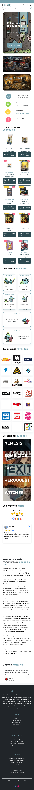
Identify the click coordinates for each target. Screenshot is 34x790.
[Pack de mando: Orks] (24, 192)
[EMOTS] (9, 245)
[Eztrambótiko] (24, 165)
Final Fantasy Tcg (9, 147)
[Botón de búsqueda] (30, 9)
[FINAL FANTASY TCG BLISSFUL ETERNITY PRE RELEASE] (24, 139)
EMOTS (9, 254)
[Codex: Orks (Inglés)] (9, 218)
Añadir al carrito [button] (13, 154)
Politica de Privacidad (17, 741)
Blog (17, 729)
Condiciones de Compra (17, 744)
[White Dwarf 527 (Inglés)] (24, 245)
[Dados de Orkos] (9, 192)
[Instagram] (18, 786)
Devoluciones (17, 748)
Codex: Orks (25, 228)
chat (23, 113)
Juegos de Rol (17, 725)
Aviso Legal (17, 739)
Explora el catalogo (14, 45)
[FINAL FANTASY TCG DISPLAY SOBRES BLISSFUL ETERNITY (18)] (9, 165)
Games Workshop (24, 173)
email (27, 113)
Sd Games (9, 252)
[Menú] (2, 5)
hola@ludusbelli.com (17, 770)
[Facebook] (15, 786)
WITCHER (14, 492)
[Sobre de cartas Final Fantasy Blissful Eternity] (9, 139)
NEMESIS (13, 443)
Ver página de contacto (17, 772)
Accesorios (17, 727)
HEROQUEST (17, 480)
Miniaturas (17, 718)
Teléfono (18, 113)
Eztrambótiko (24, 175)
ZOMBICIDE (15, 455)
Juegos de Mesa (17, 720)
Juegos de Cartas (17, 723)
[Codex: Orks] (24, 218)
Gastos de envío (17, 746)
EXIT (8, 468)
